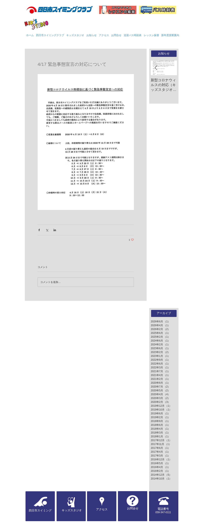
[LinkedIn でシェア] (54, 230)
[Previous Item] (155, 67)
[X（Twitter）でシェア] (46, 230)
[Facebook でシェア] (39, 230)
